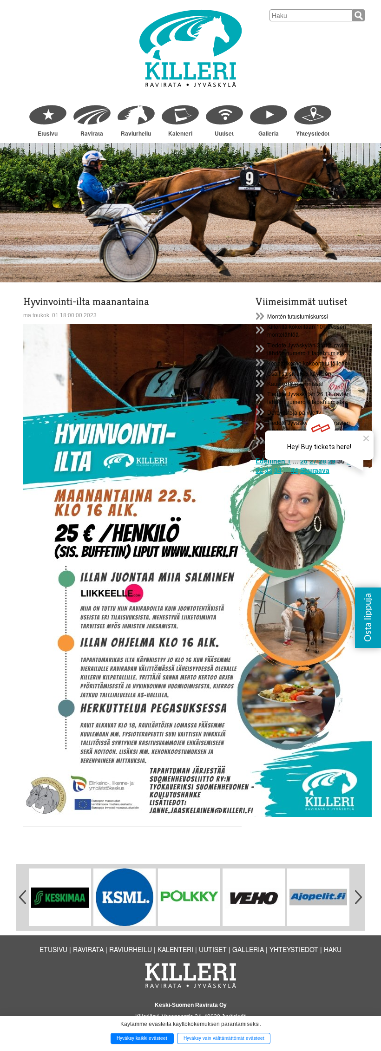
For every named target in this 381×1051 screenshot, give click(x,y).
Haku (333, 949)
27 (313, 460)
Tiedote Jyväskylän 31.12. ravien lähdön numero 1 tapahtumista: (308, 349)
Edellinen (270, 460)
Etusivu (48, 133)
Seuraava (314, 470)
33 (268, 470)
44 (294, 470)
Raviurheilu (136, 133)
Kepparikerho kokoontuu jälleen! (308, 363)
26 (304, 460)
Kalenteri (180, 133)
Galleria (268, 133)
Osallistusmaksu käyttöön (299, 373)
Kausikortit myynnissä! (295, 383)
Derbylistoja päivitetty (294, 412)
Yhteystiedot (312, 133)
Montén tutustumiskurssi (297, 316)
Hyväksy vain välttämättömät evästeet (224, 1038)
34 (278, 470)
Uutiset (224, 133)
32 (259, 470)
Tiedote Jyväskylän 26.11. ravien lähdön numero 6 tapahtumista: (308, 397)
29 (331, 460)
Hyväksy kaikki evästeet (142, 1038)
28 (322, 460)
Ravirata (91, 133)
